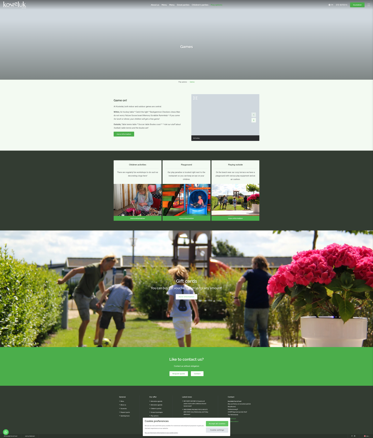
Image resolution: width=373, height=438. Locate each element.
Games (192, 82)
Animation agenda (156, 401)
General (122, 397)
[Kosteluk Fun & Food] (14, 4)
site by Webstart (30, 436)
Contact (197, 374)
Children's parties (200, 5)
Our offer (153, 397)
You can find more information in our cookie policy (161, 433)
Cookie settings (217, 430)
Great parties (183, 5)
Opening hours (125, 416)
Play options (216, 5)
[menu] (368, 5)
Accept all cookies (217, 424)
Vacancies (124, 408)
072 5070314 (232, 419)
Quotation (357, 5)
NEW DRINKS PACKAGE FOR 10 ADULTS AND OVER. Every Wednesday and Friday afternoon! (196, 412)
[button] (253, 115)
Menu (164, 5)
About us (155, 5)
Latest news (187, 397)
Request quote (179, 374)
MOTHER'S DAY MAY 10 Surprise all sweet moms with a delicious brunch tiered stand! (195, 403)
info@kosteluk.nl (233, 421)
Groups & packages (157, 412)
